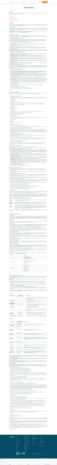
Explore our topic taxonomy (27, 443)
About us (41, 438)
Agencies (17, 446)
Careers (41, 439)
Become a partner (34, 444)
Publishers (17, 447)
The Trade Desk (34, 439)
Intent (16, 438)
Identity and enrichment (18, 439)
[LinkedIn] (40, 445)
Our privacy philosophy (26, 444)
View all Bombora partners (35, 438)
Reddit (33, 440)
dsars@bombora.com (33, 174)
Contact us (41, 443)
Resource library (26, 447)
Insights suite (17, 443)
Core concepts (25, 450)
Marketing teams (18, 450)
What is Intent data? (26, 438)
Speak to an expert (44, 2)
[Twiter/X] (43, 445)
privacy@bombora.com (41, 175)
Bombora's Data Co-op (26, 439)
